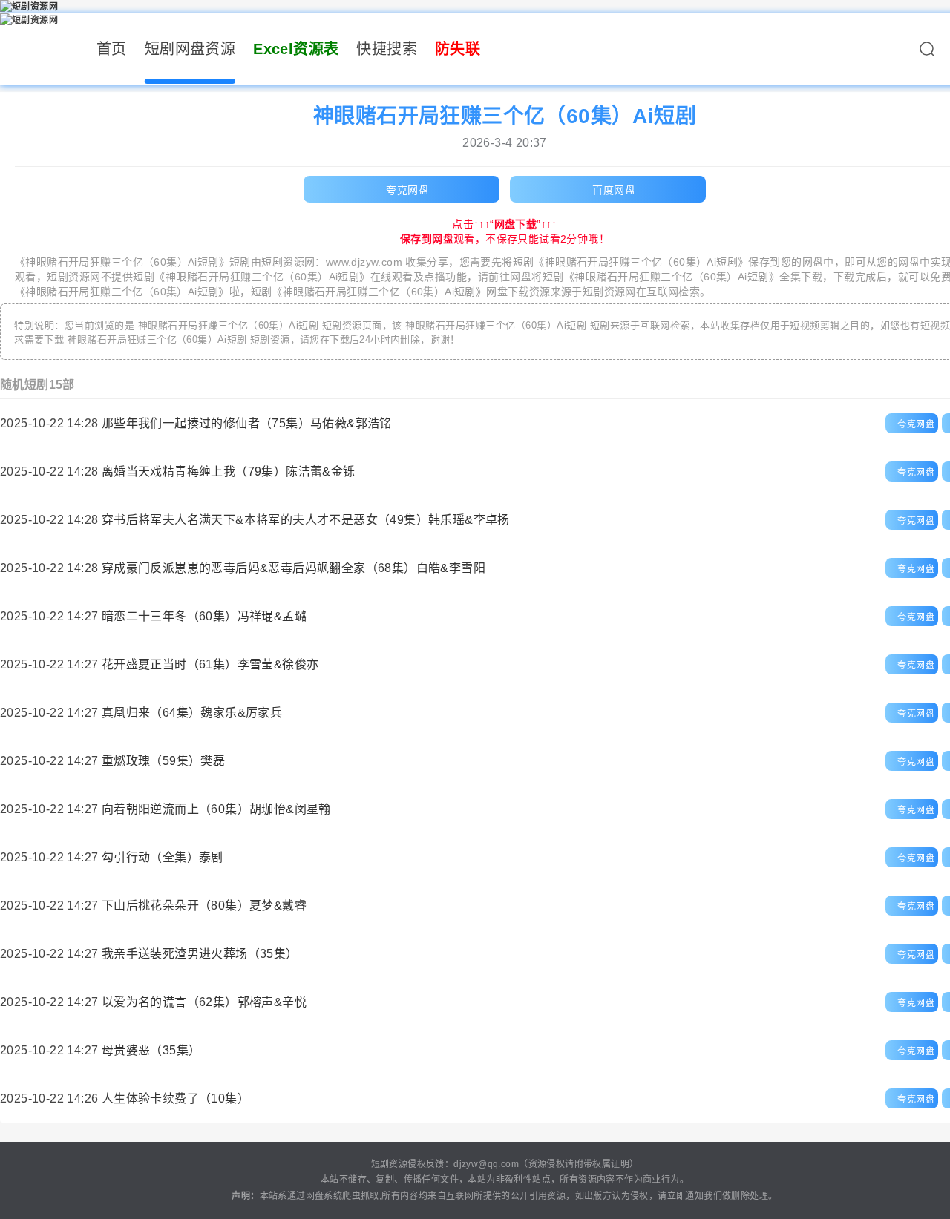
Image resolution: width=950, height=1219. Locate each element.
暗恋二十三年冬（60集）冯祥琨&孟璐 (204, 616)
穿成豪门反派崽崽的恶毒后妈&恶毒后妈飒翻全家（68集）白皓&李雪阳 (293, 568)
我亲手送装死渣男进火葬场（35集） (200, 953)
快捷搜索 (386, 49)
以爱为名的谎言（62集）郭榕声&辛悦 (204, 1002)
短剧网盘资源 (190, 49)
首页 (111, 49)
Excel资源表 (295, 49)
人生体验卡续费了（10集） (175, 1098)
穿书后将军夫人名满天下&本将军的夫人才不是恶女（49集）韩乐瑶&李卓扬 (306, 519)
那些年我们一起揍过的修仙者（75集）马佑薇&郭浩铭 (247, 423)
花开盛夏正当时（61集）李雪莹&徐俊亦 (210, 664)
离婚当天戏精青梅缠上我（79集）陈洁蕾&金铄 (229, 471)
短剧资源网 (288, 262)
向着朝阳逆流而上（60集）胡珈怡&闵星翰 (216, 809)
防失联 (457, 49)
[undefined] (926, 52)
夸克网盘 (407, 190)
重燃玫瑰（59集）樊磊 (163, 761)
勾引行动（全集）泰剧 (162, 857)
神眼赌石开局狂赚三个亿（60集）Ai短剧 (121, 262)
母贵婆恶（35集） (151, 1050)
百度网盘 (613, 190)
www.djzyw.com (364, 262)
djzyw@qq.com (486, 1164)
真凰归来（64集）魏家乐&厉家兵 (192, 712)
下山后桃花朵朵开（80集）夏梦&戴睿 (204, 905)
